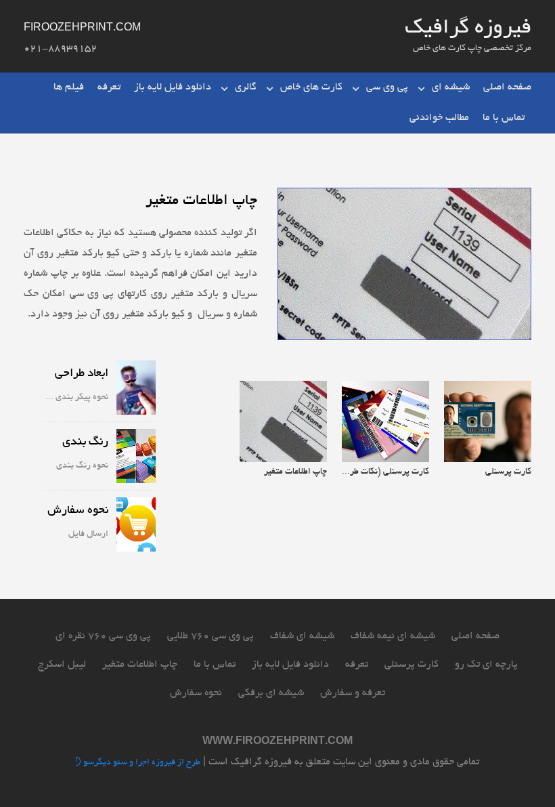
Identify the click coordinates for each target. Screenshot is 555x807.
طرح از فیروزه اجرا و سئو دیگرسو (140, 764)
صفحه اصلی (507, 87)
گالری (246, 87)
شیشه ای (451, 87)
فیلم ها (68, 87)
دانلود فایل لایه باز (172, 87)
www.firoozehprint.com (277, 742)
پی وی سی (387, 87)
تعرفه (108, 87)
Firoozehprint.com (82, 28)
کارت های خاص (311, 87)
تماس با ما (504, 117)
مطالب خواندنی (439, 117)
